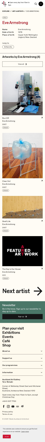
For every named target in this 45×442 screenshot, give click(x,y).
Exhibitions (11, 332)
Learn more (25, 431)
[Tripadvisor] (17, 406)
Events (7, 336)
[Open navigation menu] (41, 4)
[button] (22, 100)
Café (6, 341)
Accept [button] (7, 436)
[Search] (35, 4)
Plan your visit (13, 328)
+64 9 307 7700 (9, 401)
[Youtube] (13, 406)
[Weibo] (22, 406)
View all (21, 64)
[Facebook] (3, 406)
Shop (6, 345)
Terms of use (7, 414)
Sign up (21, 316)
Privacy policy (7, 412)
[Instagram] (8, 406)
